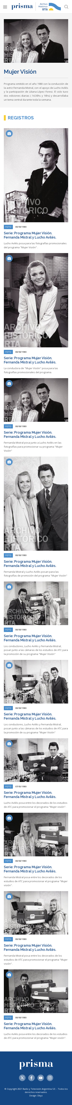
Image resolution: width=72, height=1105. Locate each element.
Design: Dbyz (36, 1095)
